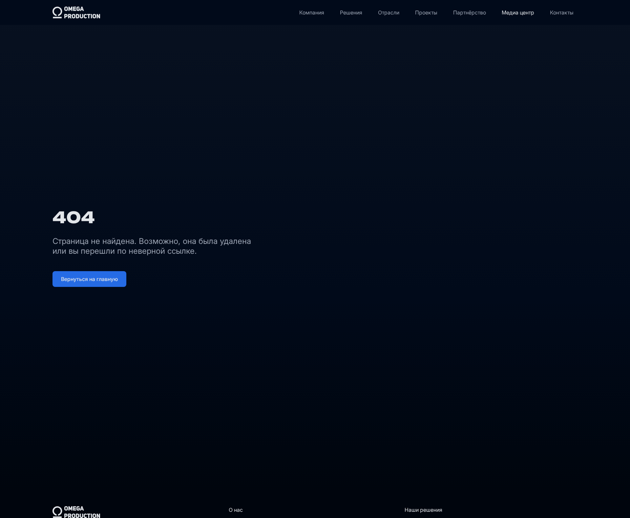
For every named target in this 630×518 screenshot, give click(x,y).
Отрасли (388, 12)
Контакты (562, 12)
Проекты (426, 12)
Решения (351, 12)
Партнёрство (469, 12)
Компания (311, 12)
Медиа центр (518, 12)
